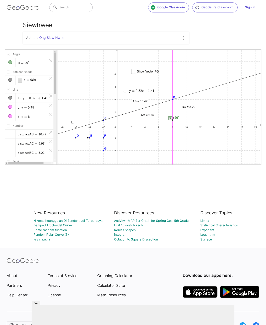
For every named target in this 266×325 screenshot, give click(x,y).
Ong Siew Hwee (51, 38)
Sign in (250, 7)
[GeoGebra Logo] (23, 7)
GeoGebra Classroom (217, 7)
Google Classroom (171, 7)
